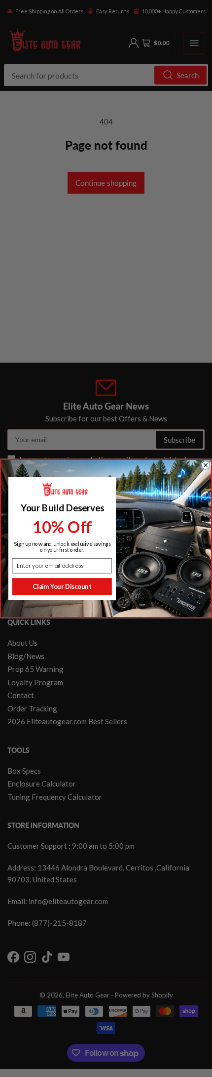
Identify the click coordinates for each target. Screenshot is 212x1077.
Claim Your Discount (62, 586)
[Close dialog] (206, 465)
